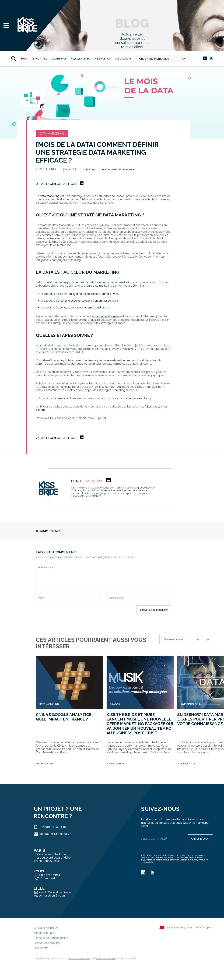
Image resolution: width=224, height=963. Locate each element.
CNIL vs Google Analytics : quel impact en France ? (64, 716)
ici (104, 418)
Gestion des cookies (47, 943)
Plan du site (41, 948)
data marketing (49, 196)
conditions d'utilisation (105, 959)
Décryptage (59, 59)
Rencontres (39, 59)
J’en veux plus (173, 639)
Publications (123, 59)
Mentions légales (44, 932)
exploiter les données (106, 316)
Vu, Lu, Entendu (80, 59)
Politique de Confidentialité (51, 938)
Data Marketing (51, 133)
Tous (24, 59)
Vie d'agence (102, 59)
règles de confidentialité (79, 959)
